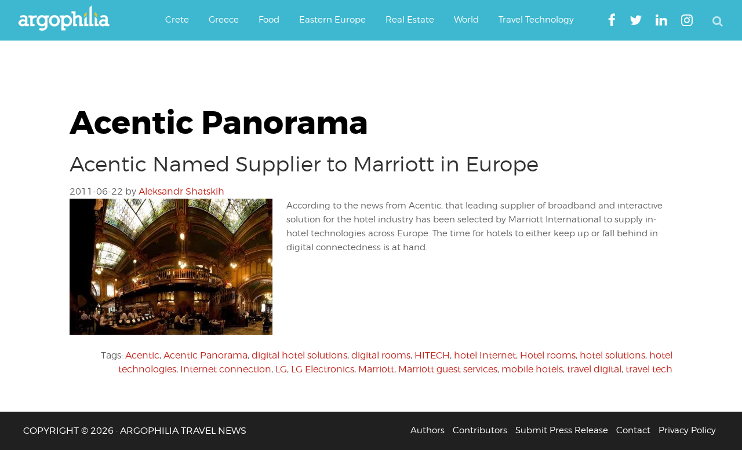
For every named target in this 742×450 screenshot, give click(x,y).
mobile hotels (532, 369)
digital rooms (380, 355)
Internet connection (225, 369)
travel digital (594, 369)
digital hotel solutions (299, 355)
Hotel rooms (548, 355)
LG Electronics (322, 369)
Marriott (376, 369)
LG (281, 369)
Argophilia (69, 19)
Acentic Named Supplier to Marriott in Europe (304, 164)
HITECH (432, 355)
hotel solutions (612, 355)
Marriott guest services (447, 369)
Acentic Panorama (205, 355)
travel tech (648, 369)
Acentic (142, 355)
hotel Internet (485, 355)
